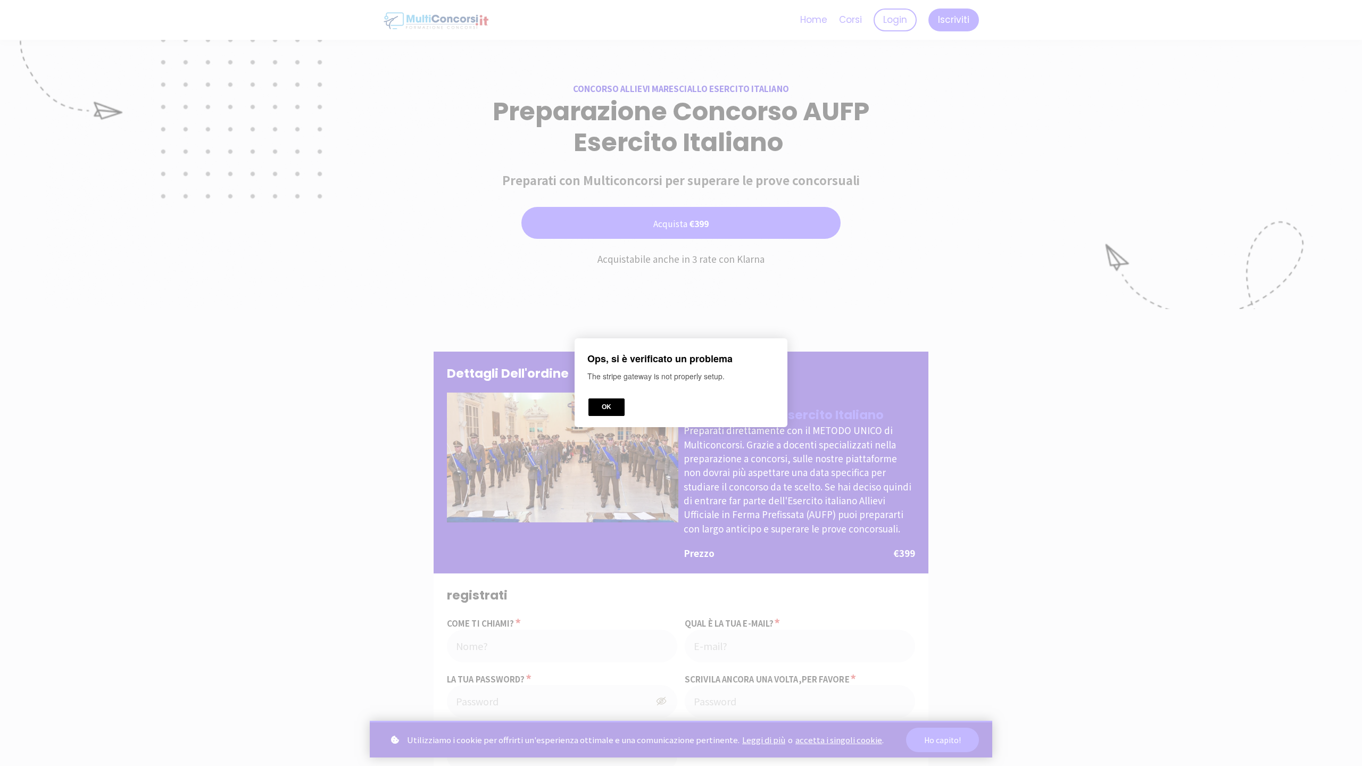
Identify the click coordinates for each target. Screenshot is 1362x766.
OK (606, 407)
